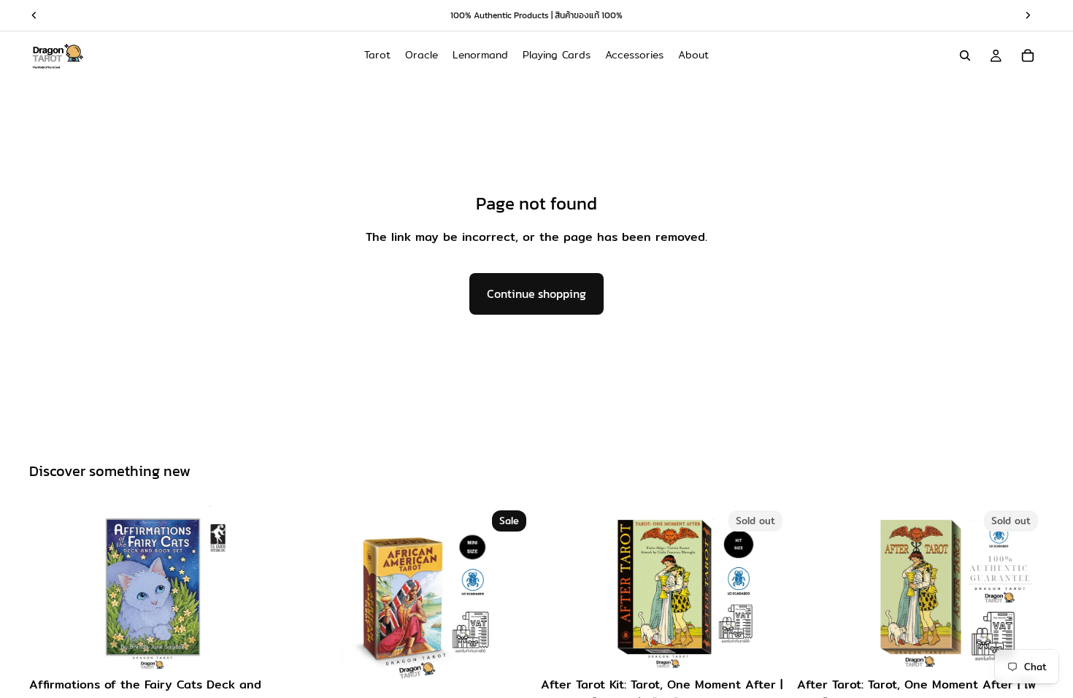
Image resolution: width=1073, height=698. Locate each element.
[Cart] (1028, 55)
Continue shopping (536, 293)
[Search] (965, 55)
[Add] (254, 647)
